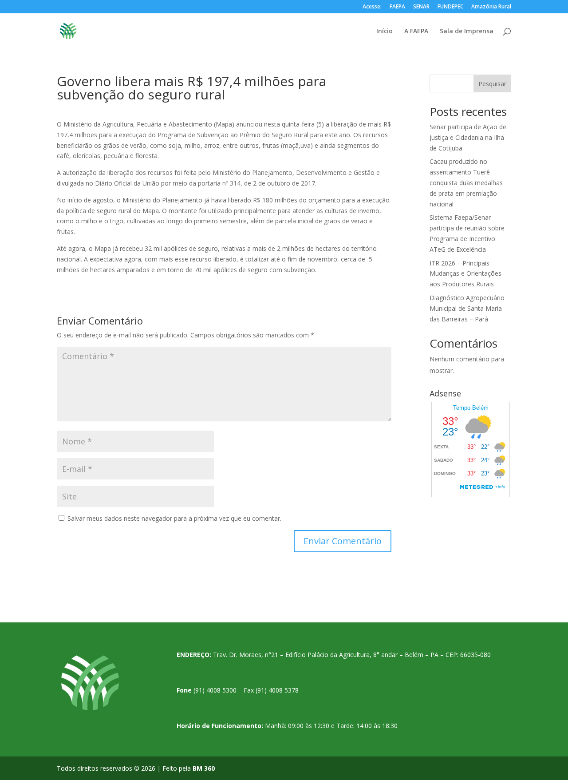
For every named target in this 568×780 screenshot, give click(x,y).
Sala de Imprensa (466, 31)
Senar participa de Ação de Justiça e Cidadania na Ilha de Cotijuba (468, 137)
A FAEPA (416, 31)
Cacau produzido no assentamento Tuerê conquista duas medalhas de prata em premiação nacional (466, 182)
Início (384, 31)
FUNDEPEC (450, 7)
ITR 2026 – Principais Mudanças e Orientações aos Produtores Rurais (465, 274)
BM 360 (204, 768)
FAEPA (397, 7)
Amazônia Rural (491, 7)
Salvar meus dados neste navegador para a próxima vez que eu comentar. (174, 518)
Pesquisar (492, 83)
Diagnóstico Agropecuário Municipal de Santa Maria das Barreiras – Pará (467, 308)
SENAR (421, 7)
